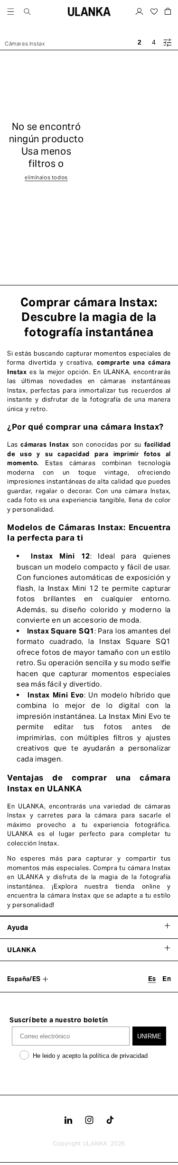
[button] (10, 11)
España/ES (24, 979)
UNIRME (149, 1036)
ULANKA (95, 1143)
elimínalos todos (46, 177)
